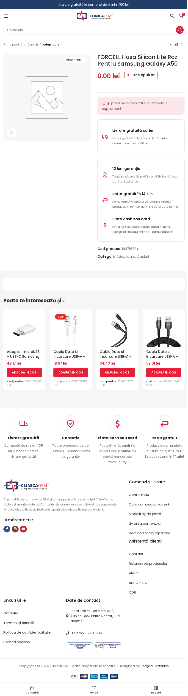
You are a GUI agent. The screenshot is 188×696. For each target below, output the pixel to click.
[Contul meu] (171, 16)
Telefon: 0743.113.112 (87, 633)
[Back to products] (176, 44)
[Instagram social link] (15, 529)
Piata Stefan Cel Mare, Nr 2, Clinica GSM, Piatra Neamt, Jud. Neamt (95, 616)
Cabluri (33, 44)
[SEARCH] (180, 30)
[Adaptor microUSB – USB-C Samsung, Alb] (24, 329)
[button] (24, 372)
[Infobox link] (70, 437)
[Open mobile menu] (5, 16)
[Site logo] (94, 15)
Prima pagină (12, 44)
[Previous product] (171, 44)
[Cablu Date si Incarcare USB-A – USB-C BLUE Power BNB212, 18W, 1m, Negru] (117, 329)
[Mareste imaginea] (12, 132)
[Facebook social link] (6, 529)
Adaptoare (51, 44)
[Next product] (182, 44)
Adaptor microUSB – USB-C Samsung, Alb (23, 356)
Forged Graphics (155, 666)
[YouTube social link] (23, 529)
